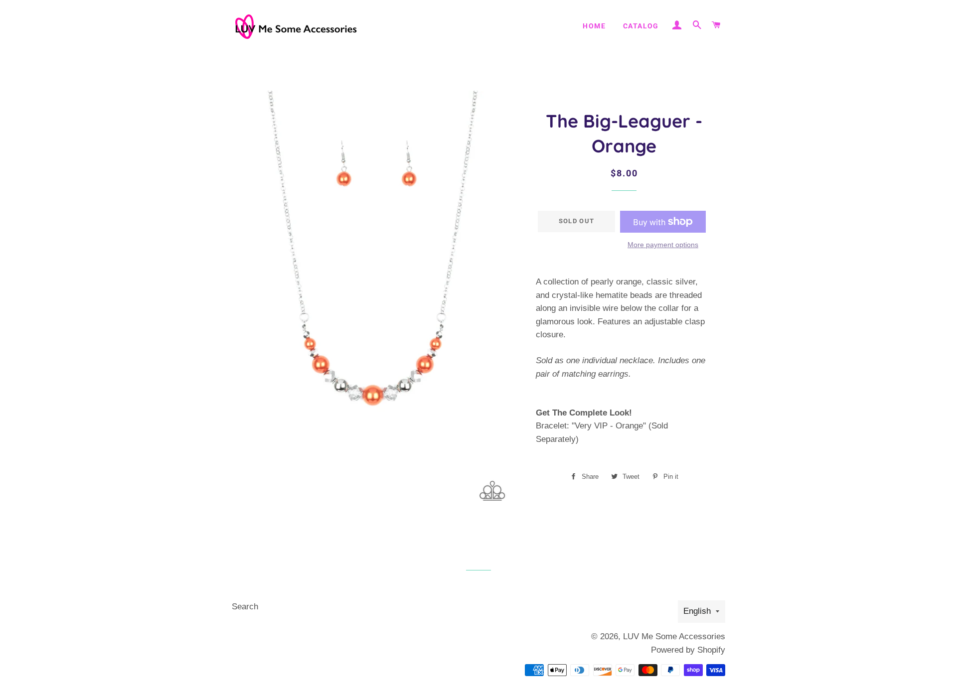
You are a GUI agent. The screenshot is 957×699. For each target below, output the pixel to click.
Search (245, 606)
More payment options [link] (663, 245)
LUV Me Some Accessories (674, 636)
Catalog (641, 26)
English (697, 611)
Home (594, 26)
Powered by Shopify (688, 650)
